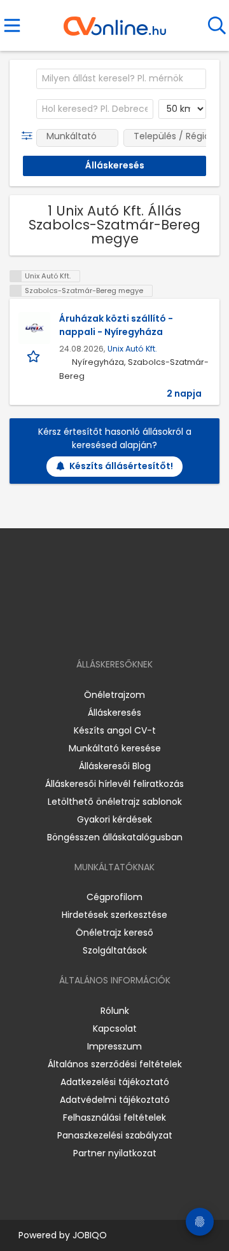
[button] (29, 136)
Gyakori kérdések (114, 819)
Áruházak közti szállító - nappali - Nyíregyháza (116, 325)
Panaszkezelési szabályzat (114, 1135)
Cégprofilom (114, 897)
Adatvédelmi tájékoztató (115, 1099)
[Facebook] (85, 627)
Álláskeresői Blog (115, 766)
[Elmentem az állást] (35, 355)
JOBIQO (90, 1235)
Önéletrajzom (114, 694)
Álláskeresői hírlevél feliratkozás (114, 783)
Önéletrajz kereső (114, 932)
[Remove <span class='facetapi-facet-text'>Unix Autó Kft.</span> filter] (16, 276)
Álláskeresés (114, 712)
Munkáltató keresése (115, 748)
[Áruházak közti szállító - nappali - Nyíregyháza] (34, 328)
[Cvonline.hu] (115, 21)
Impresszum (114, 1046)
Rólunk (115, 1010)
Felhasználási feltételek (114, 1117)
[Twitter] (146, 627)
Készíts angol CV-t (115, 730)
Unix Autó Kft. (132, 348)
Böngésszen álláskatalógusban (115, 837)
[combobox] (121, 79)
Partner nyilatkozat (114, 1153)
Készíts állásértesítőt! (121, 466)
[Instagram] (106, 627)
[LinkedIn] (127, 627)
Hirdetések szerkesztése (114, 914)
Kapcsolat (115, 1028)
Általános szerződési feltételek (115, 1064)
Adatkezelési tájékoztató (114, 1082)
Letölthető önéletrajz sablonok (115, 801)
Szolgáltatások (115, 950)
